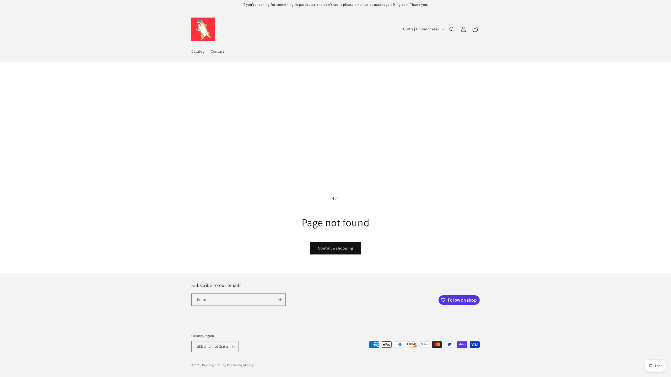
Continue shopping (335, 248)
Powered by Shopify (240, 365)
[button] (452, 29)
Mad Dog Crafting (214, 365)
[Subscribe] (279, 299)
